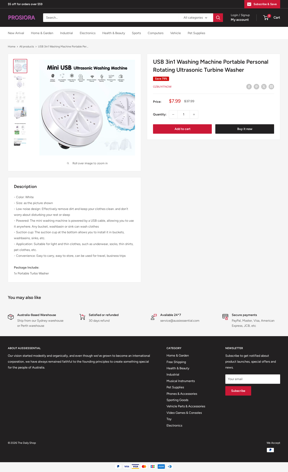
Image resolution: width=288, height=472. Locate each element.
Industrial (66, 33)
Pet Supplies (196, 33)
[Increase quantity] (194, 114)
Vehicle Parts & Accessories (186, 406)
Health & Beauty (113, 33)
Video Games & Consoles (184, 413)
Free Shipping (176, 362)
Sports (136, 33)
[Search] (218, 17)
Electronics (87, 33)
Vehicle (175, 33)
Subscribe (238, 391)
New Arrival (16, 33)
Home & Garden (42, 33)
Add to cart (182, 129)
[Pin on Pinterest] (256, 86)
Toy (169, 419)
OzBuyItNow (162, 86)
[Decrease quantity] (173, 114)
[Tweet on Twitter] (264, 86)
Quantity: (160, 114)
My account (240, 20)
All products (26, 46)
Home (11, 46)
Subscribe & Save (265, 4)
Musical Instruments (181, 381)
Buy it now (244, 129)
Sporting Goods (177, 400)
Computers (155, 33)
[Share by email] (271, 86)
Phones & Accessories (182, 394)
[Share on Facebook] (249, 86)
